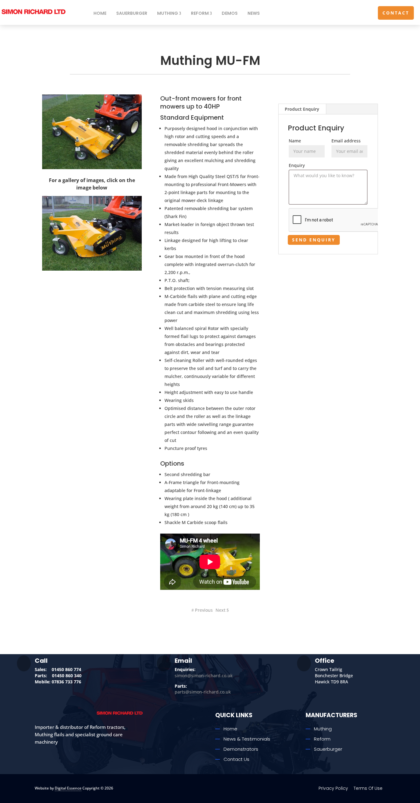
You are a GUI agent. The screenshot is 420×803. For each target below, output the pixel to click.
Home (99, 13)
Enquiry (297, 165)
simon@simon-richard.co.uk (204, 675)
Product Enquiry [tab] (302, 109)
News (254, 13)
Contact (395, 13)
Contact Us (236, 759)
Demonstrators (241, 749)
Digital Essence (68, 788)
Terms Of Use (368, 788)
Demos (230, 13)
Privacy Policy (333, 788)
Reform (200, 13)
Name (295, 141)
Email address (346, 141)
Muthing (167, 13)
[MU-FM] (92, 269)
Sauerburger (131, 13)
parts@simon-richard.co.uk (203, 692)
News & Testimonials (247, 739)
